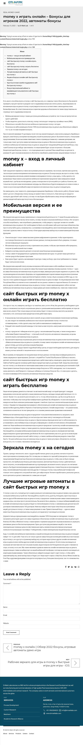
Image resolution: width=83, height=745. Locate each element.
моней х (73, 501)
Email (5, 615)
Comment (7, 583)
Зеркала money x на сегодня (17, 69)
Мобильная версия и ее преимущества (21, 58)
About (5, 733)
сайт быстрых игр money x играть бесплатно (23, 66)
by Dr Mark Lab (23, 26)
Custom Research (10, 710)
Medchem (7, 714)
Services (11, 733)
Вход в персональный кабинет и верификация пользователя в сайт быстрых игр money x (22, 90)
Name (5, 607)
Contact (31, 733)
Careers (25, 733)
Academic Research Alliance (13, 719)
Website (6, 623)
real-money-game (11, 12)
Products (18, 733)
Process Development (11, 705)
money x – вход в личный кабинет (19, 56)
